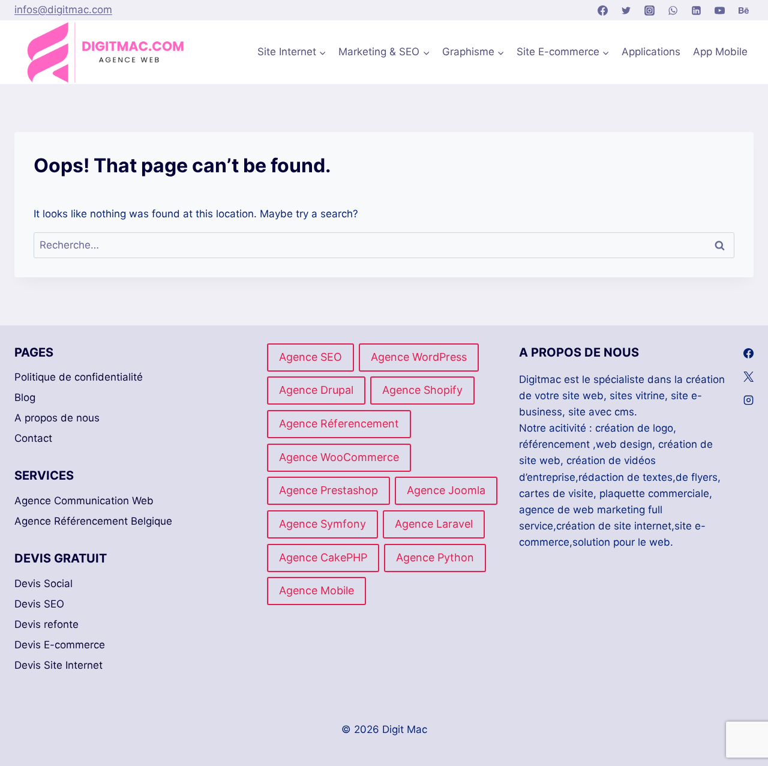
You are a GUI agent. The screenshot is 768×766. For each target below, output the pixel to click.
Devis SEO (39, 604)
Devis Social (43, 584)
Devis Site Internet (58, 665)
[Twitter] (626, 10)
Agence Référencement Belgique (93, 521)
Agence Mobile (316, 590)
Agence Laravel (434, 523)
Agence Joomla (446, 490)
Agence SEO (310, 357)
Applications (651, 52)
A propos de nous (57, 418)
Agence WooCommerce (339, 457)
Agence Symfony (322, 523)
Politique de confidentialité (78, 377)
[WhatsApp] (673, 10)
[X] (748, 377)
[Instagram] (650, 10)
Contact (33, 438)
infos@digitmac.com (63, 10)
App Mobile (720, 52)
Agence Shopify (422, 390)
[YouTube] (720, 10)
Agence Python (435, 557)
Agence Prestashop (328, 490)
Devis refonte (46, 624)
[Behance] (743, 10)
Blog (24, 397)
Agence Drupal (316, 390)
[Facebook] (602, 10)
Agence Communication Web (84, 501)
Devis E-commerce (59, 645)
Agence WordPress (419, 357)
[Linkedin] (696, 10)
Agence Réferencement (339, 423)
